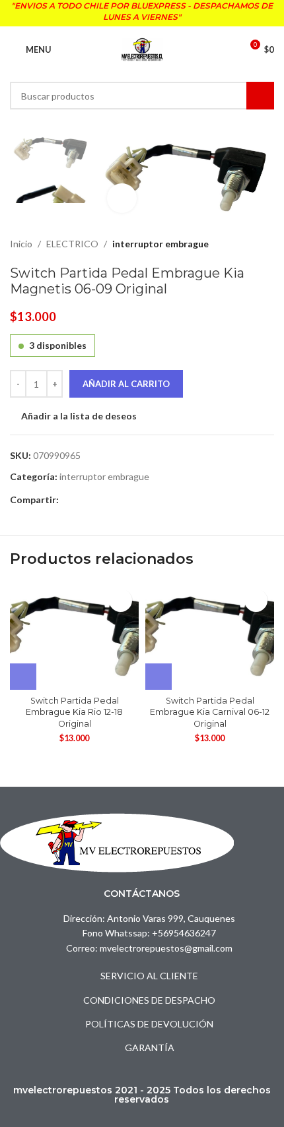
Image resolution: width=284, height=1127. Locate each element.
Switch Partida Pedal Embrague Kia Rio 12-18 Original (74, 712)
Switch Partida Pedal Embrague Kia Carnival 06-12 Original (209, 712)
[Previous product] (234, 244)
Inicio (21, 243)
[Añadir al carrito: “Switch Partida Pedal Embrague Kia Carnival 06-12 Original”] (158, 676)
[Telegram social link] (81, 500)
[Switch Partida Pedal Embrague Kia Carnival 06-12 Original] (209, 636)
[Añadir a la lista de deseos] (120, 600)
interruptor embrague (160, 243)
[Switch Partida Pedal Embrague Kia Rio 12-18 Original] (74, 636)
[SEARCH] (260, 95)
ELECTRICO (72, 243)
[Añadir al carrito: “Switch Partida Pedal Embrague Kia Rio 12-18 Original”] (23, 676)
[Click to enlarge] (122, 198)
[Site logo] (142, 48)
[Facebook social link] (66, 500)
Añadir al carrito (126, 384)
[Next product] (266, 244)
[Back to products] (250, 244)
